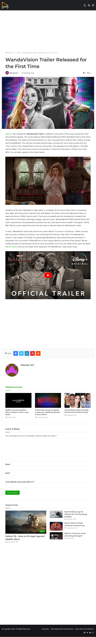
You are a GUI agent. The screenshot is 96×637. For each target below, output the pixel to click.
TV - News (17, 53)
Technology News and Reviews (62, 629)
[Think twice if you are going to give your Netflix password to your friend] (48, 400)
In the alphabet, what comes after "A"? (20, 482)
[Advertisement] (48, 29)
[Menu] (93, 6)
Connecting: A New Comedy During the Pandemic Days (77, 411)
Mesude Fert (14, 73)
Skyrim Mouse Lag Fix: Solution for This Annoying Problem (75, 514)
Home (9, 53)
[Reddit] (38, 353)
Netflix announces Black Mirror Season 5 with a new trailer (17, 412)
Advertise (45, 629)
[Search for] (89, 6)
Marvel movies (11, 247)
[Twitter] (21, 353)
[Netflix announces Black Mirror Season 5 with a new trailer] (18, 400)
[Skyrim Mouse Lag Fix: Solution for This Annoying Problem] (56, 514)
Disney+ (8, 134)
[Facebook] (15, 353)
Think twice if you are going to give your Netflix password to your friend (47, 412)
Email (8, 473)
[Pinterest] (32, 353)
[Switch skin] (85, 6)
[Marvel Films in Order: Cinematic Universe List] (56, 526)
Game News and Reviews (84, 629)
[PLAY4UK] (7, 5)
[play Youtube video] (48, 275)
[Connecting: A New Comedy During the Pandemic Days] (78, 400)
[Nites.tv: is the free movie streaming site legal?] (56, 535)
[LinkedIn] (27, 353)
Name (8, 464)
